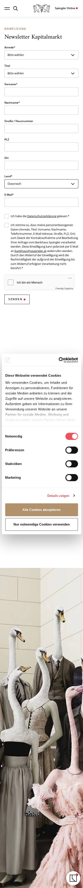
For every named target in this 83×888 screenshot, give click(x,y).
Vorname (10, 84)
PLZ (6, 139)
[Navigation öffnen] (7, 8)
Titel (7, 66)
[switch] (71, 450)
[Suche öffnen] (15, 8)
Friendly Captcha (64, 288)
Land (7, 176)
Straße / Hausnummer (18, 121)
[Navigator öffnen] (73, 878)
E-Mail (8, 195)
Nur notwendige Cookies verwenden (42, 524)
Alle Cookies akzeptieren (41, 510)
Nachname (11, 102)
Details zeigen (58, 496)
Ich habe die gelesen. (39, 216)
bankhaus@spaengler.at (30, 251)
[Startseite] (41, 8)
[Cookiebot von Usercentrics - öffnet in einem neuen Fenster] (59, 360)
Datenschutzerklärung (41, 216)
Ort (6, 158)
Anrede (9, 47)
